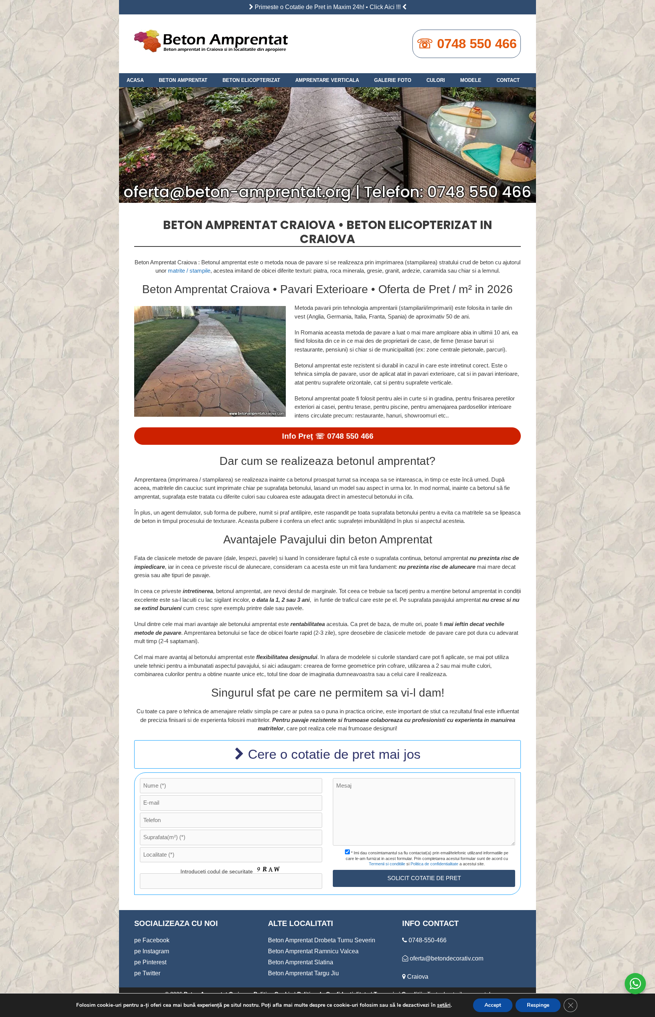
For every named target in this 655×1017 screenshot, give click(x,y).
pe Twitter (147, 973)
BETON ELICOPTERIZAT (251, 80)
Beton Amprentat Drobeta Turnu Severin (321, 940)
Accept (492, 1005)
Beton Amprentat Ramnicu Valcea (313, 951)
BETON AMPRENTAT (183, 80)
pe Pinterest (150, 962)
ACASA (135, 80)
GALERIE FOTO (392, 80)
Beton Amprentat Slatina (300, 962)
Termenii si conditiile (387, 864)
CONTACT (508, 80)
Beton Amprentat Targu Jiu (303, 973)
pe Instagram (151, 951)
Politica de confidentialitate (434, 864)
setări (444, 1005)
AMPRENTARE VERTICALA (327, 80)
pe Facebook (151, 940)
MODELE (470, 80)
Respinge (538, 1005)
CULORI (435, 80)
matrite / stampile (189, 270)
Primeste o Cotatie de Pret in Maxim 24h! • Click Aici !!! (328, 7)
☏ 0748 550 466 (467, 43)
